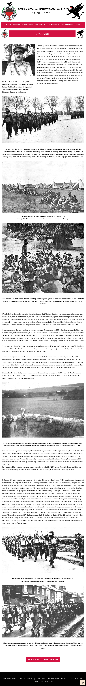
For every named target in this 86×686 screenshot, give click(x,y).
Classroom (54, 25)
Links (77, 25)
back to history (51, 659)
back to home (33, 659)
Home (8, 25)
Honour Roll (41, 25)
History (16, 25)
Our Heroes (27, 25)
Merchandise (67, 25)
